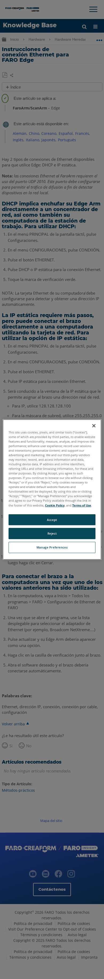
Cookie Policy (55, 505)
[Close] (94, 426)
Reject (52, 534)
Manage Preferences (52, 547)
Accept (52, 520)
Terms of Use (81, 505)
